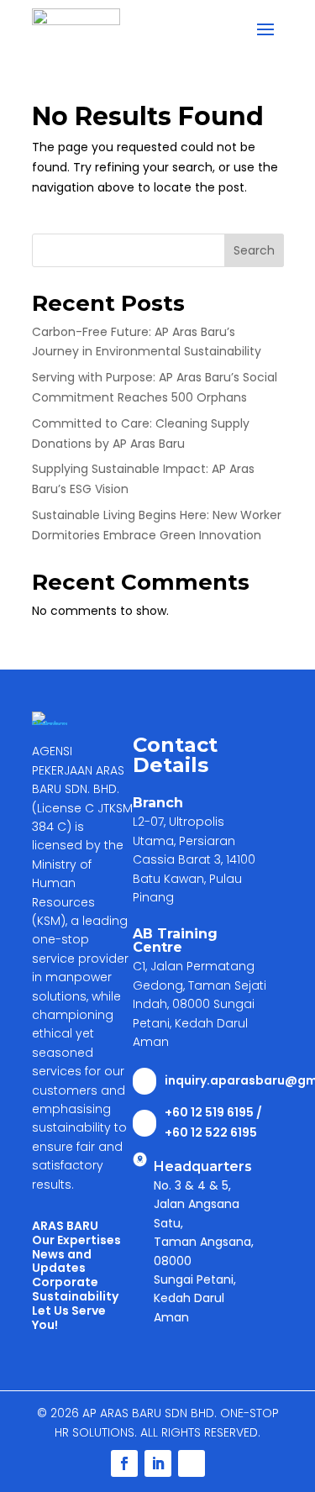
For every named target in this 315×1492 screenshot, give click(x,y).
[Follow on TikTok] (191, 1463)
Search (254, 250)
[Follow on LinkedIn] (157, 1463)
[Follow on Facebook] (124, 1463)
